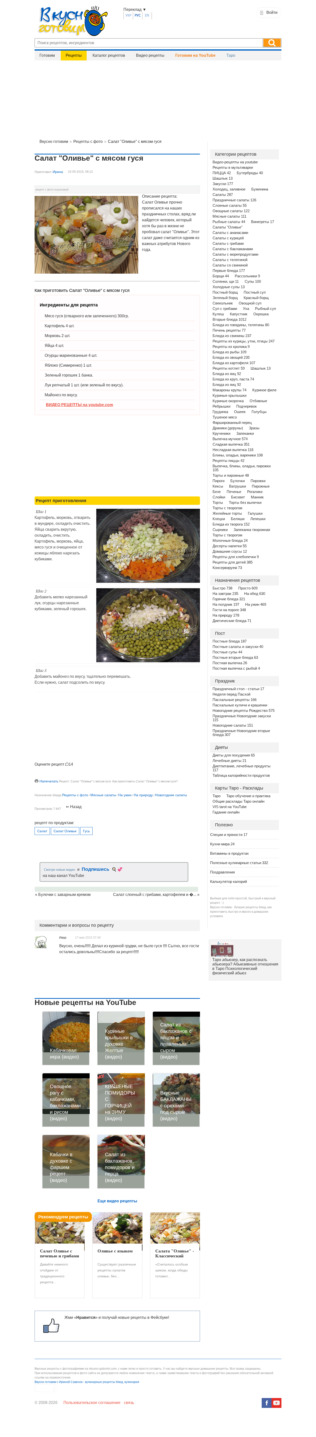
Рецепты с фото (75, 795)
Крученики (221, 433)
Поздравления (222, 872)
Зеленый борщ (225, 298)
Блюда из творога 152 (231, 524)
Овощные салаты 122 (231, 211)
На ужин (125, 795)
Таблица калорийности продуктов (241, 775)
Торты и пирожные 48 (231, 475)
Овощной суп (250, 303)
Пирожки (258, 481)
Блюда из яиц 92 (227, 374)
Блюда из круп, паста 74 (233, 379)
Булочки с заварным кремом (64, 894)
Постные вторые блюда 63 (235, 658)
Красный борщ (256, 298)
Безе (217, 492)
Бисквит (238, 497)
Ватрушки (237, 486)
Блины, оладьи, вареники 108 (238, 455)
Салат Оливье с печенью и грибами (59, 1253)
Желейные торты (227, 513)
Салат (42, 831)
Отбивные (258, 401)
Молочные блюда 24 (230, 541)
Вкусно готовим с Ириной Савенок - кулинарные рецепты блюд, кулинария (87, 1382)
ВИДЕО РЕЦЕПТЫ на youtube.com (79, 405)
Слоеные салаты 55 (230, 206)
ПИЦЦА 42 (222, 173)
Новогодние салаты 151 (233, 725)
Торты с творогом (227, 508)
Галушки (255, 513)
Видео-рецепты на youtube (235, 162)
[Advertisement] (158, 98)
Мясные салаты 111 (229, 216)
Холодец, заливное (229, 189)
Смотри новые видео (59, 869)
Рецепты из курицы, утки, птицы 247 (244, 341)
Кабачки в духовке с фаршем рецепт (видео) (61, 1167)
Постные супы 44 (227, 652)
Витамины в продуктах (229, 853)
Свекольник (223, 303)
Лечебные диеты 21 (229, 761)
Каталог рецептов (109, 55)
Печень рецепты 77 (229, 330)
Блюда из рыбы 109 (229, 352)
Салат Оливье (65, 831)
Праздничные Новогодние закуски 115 (242, 718)
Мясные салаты (103, 795)
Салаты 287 (223, 195)
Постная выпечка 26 (230, 663)
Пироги (218, 481)
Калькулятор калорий (228, 881)
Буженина (259, 189)
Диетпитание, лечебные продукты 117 (242, 768)
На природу (143, 795)
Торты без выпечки (245, 503)
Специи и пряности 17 (228, 834)
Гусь (86, 831)
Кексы (218, 486)
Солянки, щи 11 (226, 282)
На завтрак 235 (225, 594)
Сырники (220, 530)
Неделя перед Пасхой (231, 694)
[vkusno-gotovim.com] (79, 22)
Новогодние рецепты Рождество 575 (244, 711)
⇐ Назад (73, 807)
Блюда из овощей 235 (231, 357)
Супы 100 (253, 282)
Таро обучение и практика (248, 796)
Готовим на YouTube (195, 55)
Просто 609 (247, 588)
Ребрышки (221, 406)
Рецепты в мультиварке (233, 168)
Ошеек (240, 412)
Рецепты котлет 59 (229, 368)
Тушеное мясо (225, 417)
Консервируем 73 (227, 568)
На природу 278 (226, 615)
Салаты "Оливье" (227, 227)
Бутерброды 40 (250, 173)
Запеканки (245, 433)
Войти (271, 12)
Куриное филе (264, 390)
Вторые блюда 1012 (229, 319)
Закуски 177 (223, 184)
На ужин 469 (255, 604)
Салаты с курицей (228, 238)
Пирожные (261, 486)
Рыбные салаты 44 (229, 222)
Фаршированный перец (232, 423)
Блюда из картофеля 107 (234, 363)
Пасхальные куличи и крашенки (240, 705)
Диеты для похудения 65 (234, 755)
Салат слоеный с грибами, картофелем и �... (154, 894)
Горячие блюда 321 (229, 599)
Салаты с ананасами (230, 233)
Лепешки (257, 519)
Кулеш (218, 314)
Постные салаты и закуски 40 (238, 647)
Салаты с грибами (228, 244)
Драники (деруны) (228, 428)
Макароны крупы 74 (229, 390)
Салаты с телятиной (230, 260)
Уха (246, 309)
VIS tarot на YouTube (230, 807)
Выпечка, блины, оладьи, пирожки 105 (242, 468)
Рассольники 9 (247, 276)
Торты (218, 503)
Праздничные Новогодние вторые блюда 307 (241, 733)
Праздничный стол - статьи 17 (238, 689)
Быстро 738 (222, 588)
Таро (230, 55)
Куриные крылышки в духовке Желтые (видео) (119, 1043)
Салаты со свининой (230, 265)
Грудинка (220, 412)
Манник (257, 497)
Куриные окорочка (228, 401)
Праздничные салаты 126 (234, 200)
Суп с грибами (225, 309)
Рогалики (254, 492)
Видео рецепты (150, 55)
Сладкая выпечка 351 (231, 444)
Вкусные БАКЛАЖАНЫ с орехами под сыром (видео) (176, 1105)
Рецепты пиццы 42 (228, 461)
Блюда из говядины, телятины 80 (241, 325)
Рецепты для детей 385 (233, 562)
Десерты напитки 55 (230, 546)
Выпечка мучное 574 (230, 439)
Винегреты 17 (262, 222)
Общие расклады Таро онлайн (238, 801)
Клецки (219, 519)
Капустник (238, 314)
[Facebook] (267, 1403)
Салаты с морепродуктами (235, 254)
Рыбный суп (265, 309)
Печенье (234, 492)
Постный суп (255, 292)
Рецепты (74, 55)
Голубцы (259, 412)
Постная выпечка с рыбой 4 (236, 668)
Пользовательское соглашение (91, 1402)
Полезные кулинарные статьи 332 (239, 863)
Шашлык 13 (223, 178)
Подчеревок (246, 406)
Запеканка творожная (252, 530)
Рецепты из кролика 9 (231, 347)
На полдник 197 (226, 604)
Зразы (254, 428)
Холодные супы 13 (229, 287)
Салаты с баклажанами (233, 249)
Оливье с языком (115, 1250)
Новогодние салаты (171, 795)
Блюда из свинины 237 (232, 336)
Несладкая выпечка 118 (233, 450)
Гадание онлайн (226, 812)
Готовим (47, 55)
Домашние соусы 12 (230, 551)
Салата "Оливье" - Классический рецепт (174, 1253)
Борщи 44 (221, 276)
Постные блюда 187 (230, 641)
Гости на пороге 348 (229, 610)
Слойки (219, 497)
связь (129, 1402)
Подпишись (95, 869)
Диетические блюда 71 (232, 621)
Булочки (237, 481)
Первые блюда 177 (229, 271)
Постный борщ (225, 292)
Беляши (237, 519)
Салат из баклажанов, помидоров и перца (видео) (120, 1167)
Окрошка (261, 314)
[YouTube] (276, 1403)
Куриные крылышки (229, 395)
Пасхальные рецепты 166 (235, 700)
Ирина (58, 172)
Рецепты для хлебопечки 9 (236, 557)
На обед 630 (254, 594)
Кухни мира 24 (222, 844)
